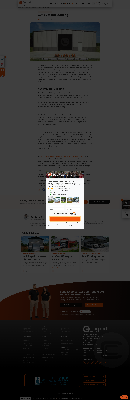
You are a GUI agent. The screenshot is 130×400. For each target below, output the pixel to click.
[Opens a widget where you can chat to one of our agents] (124, 397)
